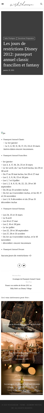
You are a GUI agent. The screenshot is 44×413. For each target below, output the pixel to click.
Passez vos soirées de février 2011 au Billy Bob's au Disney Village (18, 285)
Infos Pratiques (9, 38)
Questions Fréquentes (26, 38)
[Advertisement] (22, 106)
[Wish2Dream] (22, 4)
